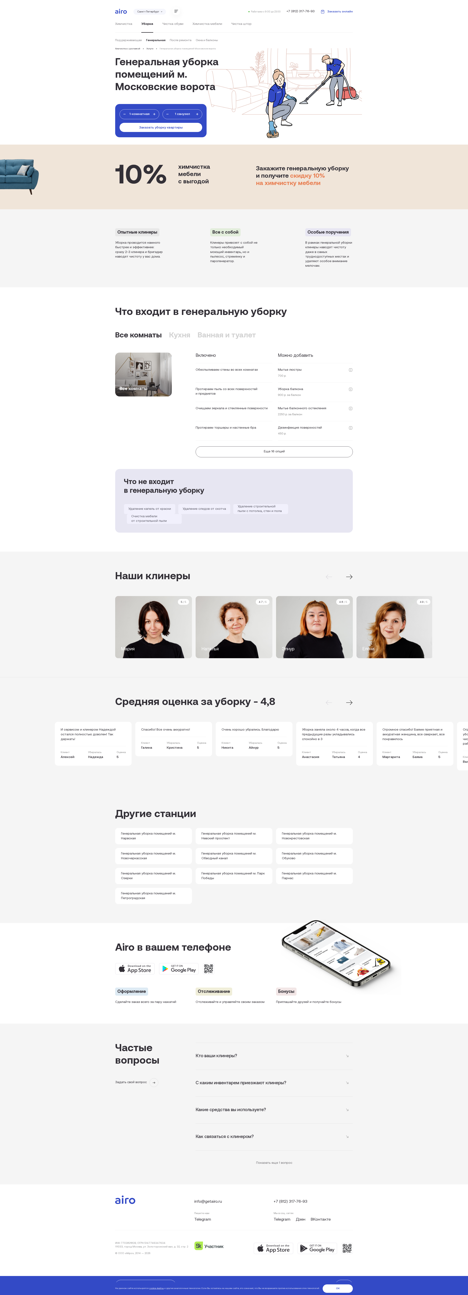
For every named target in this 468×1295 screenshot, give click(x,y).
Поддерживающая (128, 40)
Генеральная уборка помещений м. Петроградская (148, 896)
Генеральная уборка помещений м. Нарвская (148, 836)
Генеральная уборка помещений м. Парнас (309, 876)
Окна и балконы (207, 40)
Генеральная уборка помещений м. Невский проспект (228, 836)
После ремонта (180, 40)
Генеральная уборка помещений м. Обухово (309, 856)
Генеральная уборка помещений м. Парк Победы (233, 876)
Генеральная (155, 40)
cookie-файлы (156, 1288)
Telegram (202, 1220)
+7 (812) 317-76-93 (300, 11)
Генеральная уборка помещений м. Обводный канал (228, 856)
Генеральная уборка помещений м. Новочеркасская (148, 856)
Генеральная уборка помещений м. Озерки (148, 876)
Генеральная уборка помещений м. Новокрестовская (309, 836)
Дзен (301, 1220)
